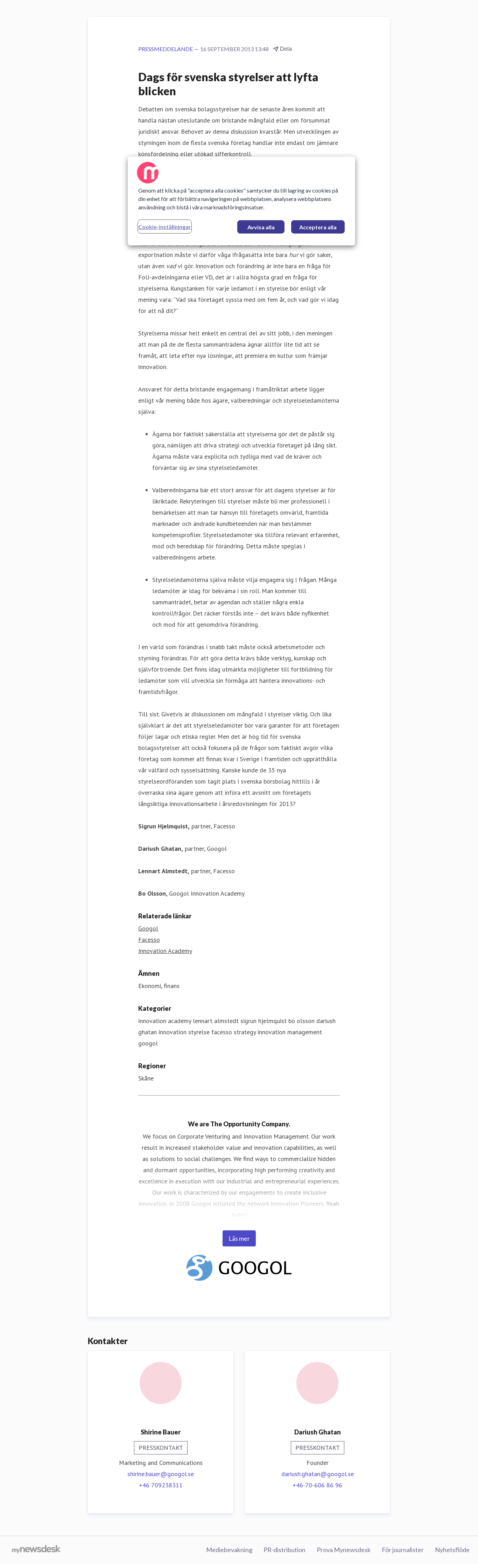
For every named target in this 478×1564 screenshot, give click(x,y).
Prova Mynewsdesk (344, 1549)
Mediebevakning (229, 1549)
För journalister (403, 1549)
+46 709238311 (161, 1485)
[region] (241, 201)
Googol (148, 928)
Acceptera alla (318, 227)
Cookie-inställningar (164, 226)
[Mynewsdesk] (36, 1550)
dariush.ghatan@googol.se (317, 1474)
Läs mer (239, 1238)
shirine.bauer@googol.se (160, 1474)
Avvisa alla (261, 227)
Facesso (149, 940)
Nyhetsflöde (452, 1549)
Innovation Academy (165, 951)
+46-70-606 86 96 (317, 1485)
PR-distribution (284, 1549)
